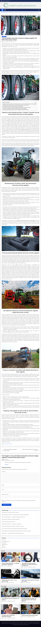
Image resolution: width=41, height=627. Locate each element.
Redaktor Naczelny (11, 582)
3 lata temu (4, 41)
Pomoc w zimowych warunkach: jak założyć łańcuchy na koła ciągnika (15, 108)
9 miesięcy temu (25, 616)
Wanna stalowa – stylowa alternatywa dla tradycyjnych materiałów (13, 533)
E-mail (3, 489)
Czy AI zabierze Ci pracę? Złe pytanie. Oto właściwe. (10, 512)
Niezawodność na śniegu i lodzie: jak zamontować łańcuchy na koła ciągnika (16, 105)
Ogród (3, 545)
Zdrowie (3, 547)
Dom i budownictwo (5, 541)
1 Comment (14, 41)
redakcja (9, 41)
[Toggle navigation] (5, 10)
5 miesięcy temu (5, 601)
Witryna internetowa (5, 494)
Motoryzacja (4, 36)
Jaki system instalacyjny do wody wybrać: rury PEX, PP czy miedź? (13, 526)
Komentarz (4, 471)
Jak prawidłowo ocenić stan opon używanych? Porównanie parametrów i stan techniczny (29, 564)
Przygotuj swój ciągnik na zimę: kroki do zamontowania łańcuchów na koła (15, 109)
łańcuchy (10, 443)
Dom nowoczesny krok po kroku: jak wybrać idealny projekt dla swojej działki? (14, 528)
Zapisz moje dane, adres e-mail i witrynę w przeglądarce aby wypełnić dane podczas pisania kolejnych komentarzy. (18, 501)
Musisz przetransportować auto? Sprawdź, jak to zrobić (30, 450)
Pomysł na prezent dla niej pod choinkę (8, 521)
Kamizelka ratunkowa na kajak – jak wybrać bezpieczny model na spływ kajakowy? (15, 514)
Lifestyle (3, 542)
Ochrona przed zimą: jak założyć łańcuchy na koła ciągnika (13, 106)
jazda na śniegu (6, 443)
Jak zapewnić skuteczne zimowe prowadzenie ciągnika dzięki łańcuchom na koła (16, 107)
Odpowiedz (6, 464)
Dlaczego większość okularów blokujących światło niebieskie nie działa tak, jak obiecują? (16, 530)
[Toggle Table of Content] (35, 102)
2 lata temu (4, 582)
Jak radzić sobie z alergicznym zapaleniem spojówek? (11, 519)
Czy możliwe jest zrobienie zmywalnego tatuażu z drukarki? (10, 450)
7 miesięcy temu (5, 565)
